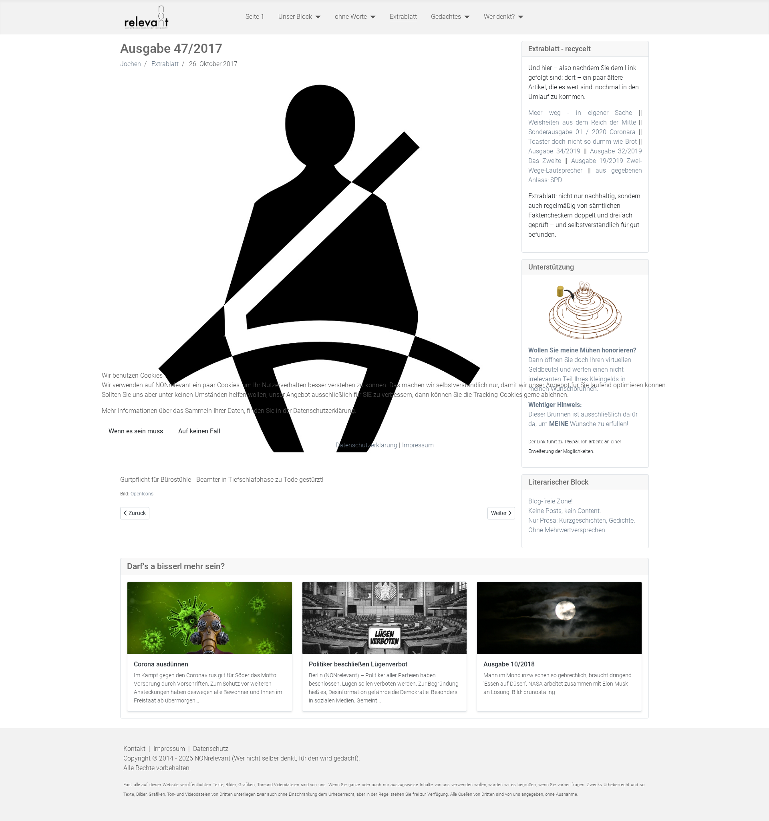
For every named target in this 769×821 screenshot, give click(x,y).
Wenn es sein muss (136, 431)
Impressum (418, 445)
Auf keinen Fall (199, 431)
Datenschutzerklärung (366, 445)
